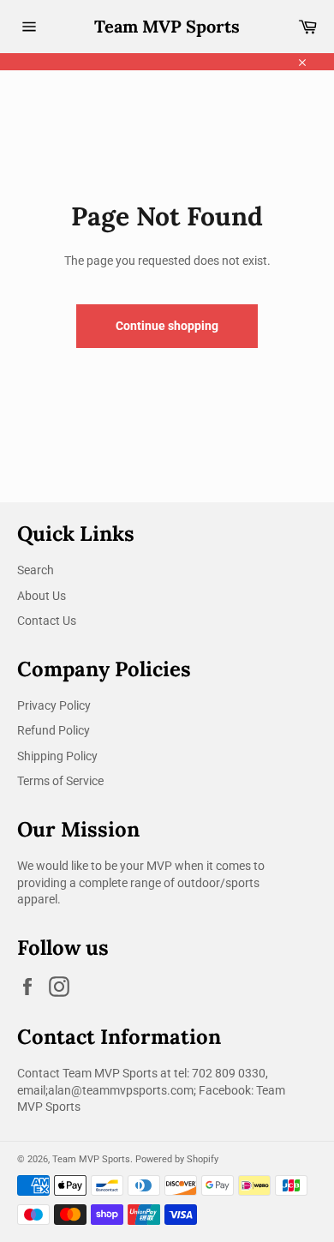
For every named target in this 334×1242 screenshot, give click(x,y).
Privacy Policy (54, 705)
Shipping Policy (57, 756)
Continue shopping (167, 326)
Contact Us (46, 620)
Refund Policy (53, 730)
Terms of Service (60, 781)
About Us (41, 596)
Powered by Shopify (176, 1159)
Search (35, 570)
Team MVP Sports (167, 26)
